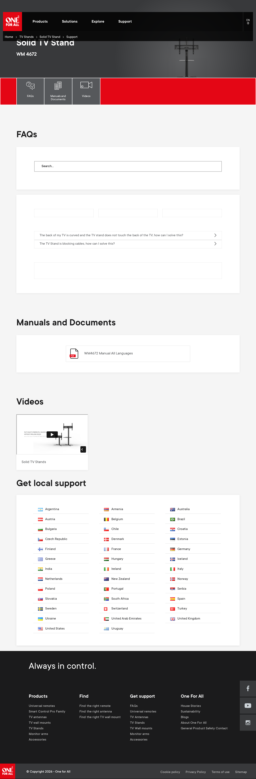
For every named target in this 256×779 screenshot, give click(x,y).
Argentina (52, 509)
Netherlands (53, 579)
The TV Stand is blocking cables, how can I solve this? (77, 244)
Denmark (117, 539)
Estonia (182, 539)
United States (55, 629)
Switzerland (119, 608)
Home (9, 37)
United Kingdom (188, 619)
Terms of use (221, 772)
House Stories (191, 706)
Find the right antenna (95, 711)
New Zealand (120, 579)
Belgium (117, 519)
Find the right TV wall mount (100, 717)
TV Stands (26, 37)
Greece (50, 559)
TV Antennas (139, 717)
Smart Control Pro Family (47, 711)
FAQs (30, 96)
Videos (86, 96)
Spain (181, 599)
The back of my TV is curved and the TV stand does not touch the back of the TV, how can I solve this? (111, 235)
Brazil (181, 519)
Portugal (117, 589)
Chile (115, 529)
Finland (50, 549)
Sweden (51, 608)
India (48, 569)
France (116, 549)
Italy (180, 569)
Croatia (182, 529)
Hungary (117, 559)
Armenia (117, 509)
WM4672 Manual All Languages (108, 354)
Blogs (185, 717)
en (249, 23)
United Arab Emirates (126, 619)
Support (125, 22)
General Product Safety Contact (204, 728)
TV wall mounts (40, 723)
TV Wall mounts (141, 728)
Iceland (182, 559)
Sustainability (190, 711)
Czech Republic (56, 539)
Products (40, 22)
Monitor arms (38, 734)
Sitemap (241, 772)
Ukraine (50, 619)
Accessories (37, 740)
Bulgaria (51, 529)
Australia (183, 509)
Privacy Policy (196, 772)
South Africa (120, 599)
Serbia (181, 589)
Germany (183, 549)
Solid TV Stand (50, 37)
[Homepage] (12, 21)
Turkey (182, 608)
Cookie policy (170, 772)
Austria (50, 519)
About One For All (194, 723)
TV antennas (38, 717)
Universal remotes (42, 706)
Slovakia (51, 599)
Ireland (116, 569)
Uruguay (117, 629)
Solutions (69, 22)
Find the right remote (95, 706)
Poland (50, 589)
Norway (182, 579)
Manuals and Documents (58, 98)
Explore (98, 22)
